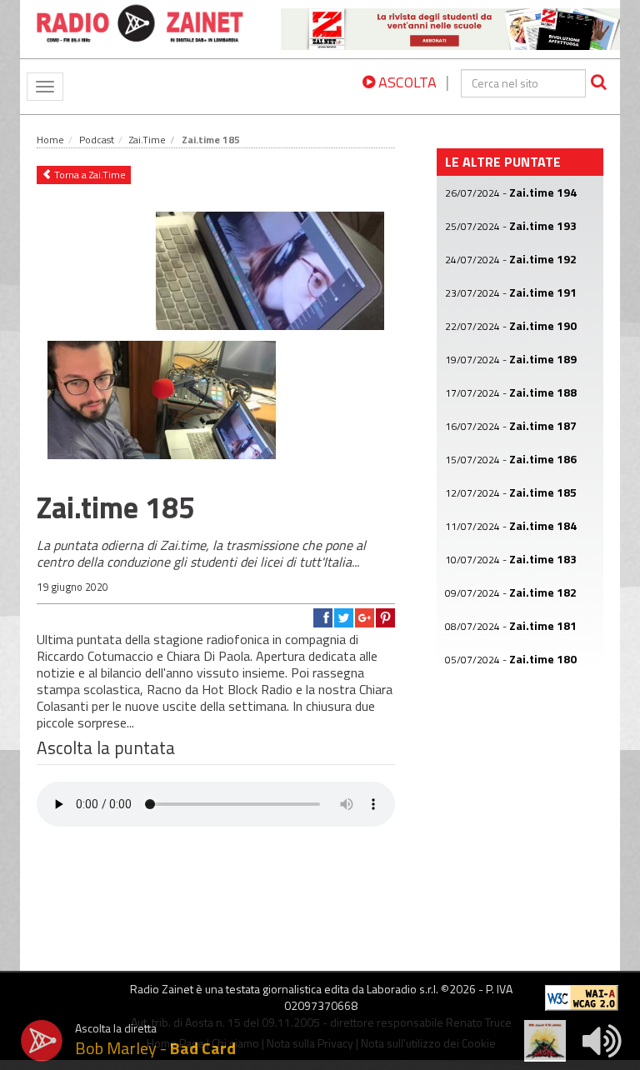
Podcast (96, 140)
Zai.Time (147, 140)
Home (50, 140)
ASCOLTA (406, 82)
